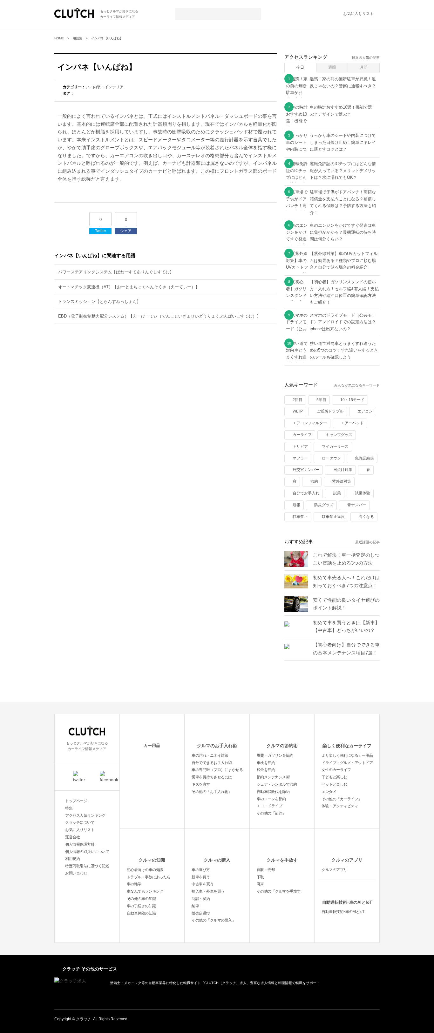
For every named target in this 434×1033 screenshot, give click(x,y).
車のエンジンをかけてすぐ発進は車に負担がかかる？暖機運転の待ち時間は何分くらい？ (343, 232)
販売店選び (201, 913)
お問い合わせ (76, 873)
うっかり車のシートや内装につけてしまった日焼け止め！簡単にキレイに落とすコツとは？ (343, 142)
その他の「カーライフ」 (342, 799)
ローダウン (331, 458)
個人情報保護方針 (79, 844)
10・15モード (352, 400)
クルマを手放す (282, 859)
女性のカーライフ (336, 770)
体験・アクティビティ (340, 806)
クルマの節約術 (282, 745)
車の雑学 (134, 884)
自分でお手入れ (306, 493)
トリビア (300, 446)
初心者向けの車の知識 (145, 870)
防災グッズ (323, 505)
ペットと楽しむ (334, 784)
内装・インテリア (108, 87)
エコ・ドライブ (269, 806)
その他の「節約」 (271, 813)
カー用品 (152, 745)
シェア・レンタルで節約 (277, 784)
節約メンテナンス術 (273, 777)
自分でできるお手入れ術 (212, 763)
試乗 (337, 493)
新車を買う (201, 877)
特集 (68, 808)
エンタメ (329, 791)
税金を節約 (266, 770)
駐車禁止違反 (333, 516)
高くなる (366, 516)
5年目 (321, 400)
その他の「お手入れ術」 (212, 791)
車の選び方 (201, 870)
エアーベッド (352, 423)
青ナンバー (356, 505)
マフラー (300, 458)
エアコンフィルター (310, 423)
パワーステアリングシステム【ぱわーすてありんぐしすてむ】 (116, 272)
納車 (195, 906)
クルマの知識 (152, 859)
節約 (314, 481)
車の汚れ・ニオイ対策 (210, 755)
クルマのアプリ (347, 859)
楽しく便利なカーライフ (346, 745)
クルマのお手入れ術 (217, 745)
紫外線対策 (341, 481)
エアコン (365, 411)
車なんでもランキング (145, 891)
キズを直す (201, 784)
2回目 (297, 400)
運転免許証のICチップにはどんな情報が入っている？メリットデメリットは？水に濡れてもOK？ (343, 170)
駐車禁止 (300, 516)
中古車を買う (203, 884)
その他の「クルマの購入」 (213, 920)
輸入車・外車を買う (208, 891)
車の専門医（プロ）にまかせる (217, 770)
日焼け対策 (342, 469)
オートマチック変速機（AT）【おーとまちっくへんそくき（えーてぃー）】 (129, 287)
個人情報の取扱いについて (87, 851)
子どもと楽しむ (334, 777)
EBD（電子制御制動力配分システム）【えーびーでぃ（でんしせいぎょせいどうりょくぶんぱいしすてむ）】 (159, 316)
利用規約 (72, 858)
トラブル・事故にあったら (149, 877)
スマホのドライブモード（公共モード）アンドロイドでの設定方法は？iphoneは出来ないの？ (343, 322)
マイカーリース (335, 446)
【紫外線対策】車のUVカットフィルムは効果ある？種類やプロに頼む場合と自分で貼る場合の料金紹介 (343, 260)
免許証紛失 (364, 458)
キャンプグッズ (339, 435)
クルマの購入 (217, 859)
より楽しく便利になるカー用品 (347, 755)
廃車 (260, 884)
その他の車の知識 (141, 898)
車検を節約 (266, 763)
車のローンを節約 (271, 799)
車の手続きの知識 (141, 906)
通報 (296, 505)
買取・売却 (266, 870)
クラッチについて (79, 822)
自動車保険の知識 (141, 913)
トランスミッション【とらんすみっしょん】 (99, 301)
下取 (260, 877)
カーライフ (302, 435)
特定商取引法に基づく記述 (87, 866)
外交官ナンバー (306, 469)
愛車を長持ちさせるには (212, 777)
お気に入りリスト (358, 13)
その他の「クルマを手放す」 (280, 891)
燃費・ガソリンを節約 (275, 755)
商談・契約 (201, 898)
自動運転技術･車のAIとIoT (347, 902)
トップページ (76, 801)
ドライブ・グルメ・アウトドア (347, 763)
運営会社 (72, 837)
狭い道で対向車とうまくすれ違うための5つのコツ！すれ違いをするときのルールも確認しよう (344, 350)
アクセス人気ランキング (85, 815)
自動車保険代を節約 (273, 791)
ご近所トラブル (330, 411)
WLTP (298, 411)
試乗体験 (362, 493)
